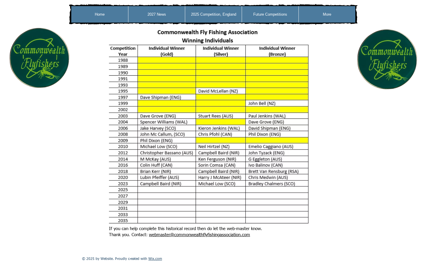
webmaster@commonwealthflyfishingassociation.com (199, 235)
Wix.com (155, 259)
